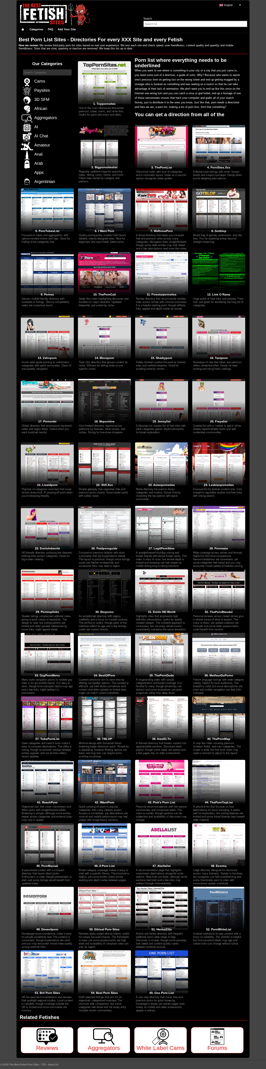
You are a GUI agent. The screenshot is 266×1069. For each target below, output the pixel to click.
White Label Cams (161, 1048)
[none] (230, 5)
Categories (36, 29)
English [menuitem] (228, 5)
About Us (53, 1064)
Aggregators (104, 1048)
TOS (43, 1064)
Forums (217, 1048)
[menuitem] (230, 5)
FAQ (50, 29)
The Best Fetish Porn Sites (24, 1064)
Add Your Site (67, 29)
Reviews (47, 1048)
